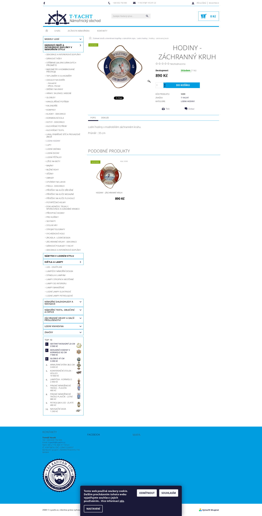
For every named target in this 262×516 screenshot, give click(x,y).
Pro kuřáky (52, 217)
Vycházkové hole (55, 233)
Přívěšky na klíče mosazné (60, 194)
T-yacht (185, 97)
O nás (57, 30)
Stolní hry (51, 225)
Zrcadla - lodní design (58, 237)
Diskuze (105, 117)
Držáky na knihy (54, 89)
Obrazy (50, 177)
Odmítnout (147, 493)
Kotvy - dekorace (55, 122)
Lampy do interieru (56, 283)
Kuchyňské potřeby (56, 126)
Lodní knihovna (54, 326)
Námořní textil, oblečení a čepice (60, 310)
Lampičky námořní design (59, 271)
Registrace (214, 3)
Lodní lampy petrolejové (59, 295)
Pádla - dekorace (55, 186)
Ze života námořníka (78, 30)
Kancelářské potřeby (57, 101)
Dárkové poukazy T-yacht (59, 245)
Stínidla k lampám (55, 275)
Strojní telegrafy (55, 229)
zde (122, 501)
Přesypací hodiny (55, 213)
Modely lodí (52, 39)
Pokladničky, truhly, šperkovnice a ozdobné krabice (63, 207)
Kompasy (51, 109)
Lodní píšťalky (54, 157)
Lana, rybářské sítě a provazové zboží (63, 135)
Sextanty (51, 221)
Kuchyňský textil (55, 130)
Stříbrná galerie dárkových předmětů (61, 63)
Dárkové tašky (54, 58)
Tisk (168, 108)
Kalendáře (52, 105)
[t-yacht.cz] (73, 17)
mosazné (52, 83)
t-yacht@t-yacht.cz (56, 442)
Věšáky (50, 173)
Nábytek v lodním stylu (59, 255)
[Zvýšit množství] (164, 83)
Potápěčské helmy (56, 202)
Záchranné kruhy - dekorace (61, 241)
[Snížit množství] (164, 86)
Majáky (50, 165)
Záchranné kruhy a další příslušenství (59, 319)
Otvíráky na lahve (56, 181)
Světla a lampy (54, 262)
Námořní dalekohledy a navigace (59, 302)
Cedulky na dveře (55, 79)
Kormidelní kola (55, 118)
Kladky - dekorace (56, 113)
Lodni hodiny (53, 140)
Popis (93, 117)
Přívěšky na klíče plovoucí (60, 198)
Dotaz (191, 108)
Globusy (50, 97)
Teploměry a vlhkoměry (59, 75)
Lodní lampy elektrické (58, 291)
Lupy (48, 145)
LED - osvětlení (54, 267)
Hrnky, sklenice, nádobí (58, 93)
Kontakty (102, 30)
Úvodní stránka (47, 31)
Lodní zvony (52, 153)
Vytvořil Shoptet (210, 510)
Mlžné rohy (52, 169)
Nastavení (93, 508)
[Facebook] (44, 3)
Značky (49, 332)
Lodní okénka (53, 149)
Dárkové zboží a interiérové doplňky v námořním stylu (58, 47)
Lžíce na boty (53, 161)
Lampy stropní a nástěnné (60, 279)
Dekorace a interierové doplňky (63, 54)
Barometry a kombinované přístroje (60, 70)
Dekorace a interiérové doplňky (63, 250)
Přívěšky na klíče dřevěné (59, 190)
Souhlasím (168, 493)
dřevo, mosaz (54, 86)
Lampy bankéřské (55, 287)
